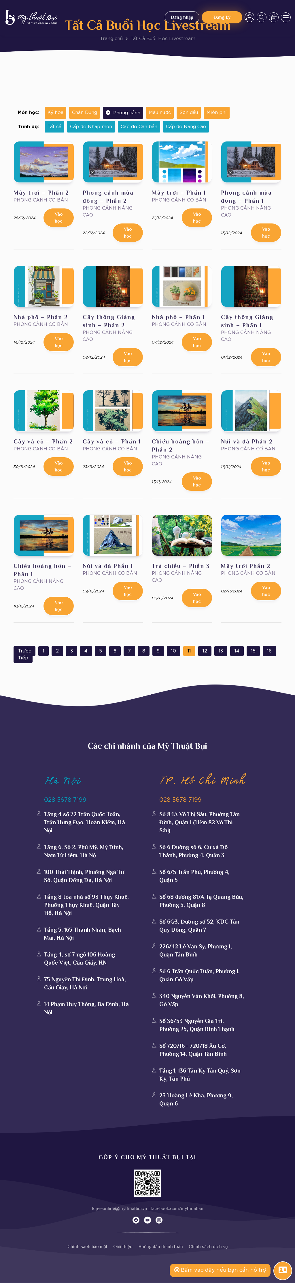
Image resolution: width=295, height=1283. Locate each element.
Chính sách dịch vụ (208, 1246)
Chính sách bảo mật (87, 1246)
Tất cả (54, 126)
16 (269, 651)
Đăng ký (221, 17)
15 (253, 651)
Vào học (59, 218)
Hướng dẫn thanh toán (160, 1246)
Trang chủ (111, 38)
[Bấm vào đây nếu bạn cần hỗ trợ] (283, 1270)
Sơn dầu (188, 112)
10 (173, 651)
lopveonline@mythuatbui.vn (119, 1208)
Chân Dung (84, 112)
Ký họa (55, 112)
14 (237, 651)
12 (205, 651)
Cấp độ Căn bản (139, 126)
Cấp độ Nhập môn (91, 126)
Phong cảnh (126, 113)
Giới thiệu (123, 1246)
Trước (24, 651)
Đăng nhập (182, 17)
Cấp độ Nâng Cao (186, 126)
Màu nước (160, 112)
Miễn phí (217, 112)
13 (221, 651)
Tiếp (23, 658)
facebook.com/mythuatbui (177, 1208)
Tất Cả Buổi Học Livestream (163, 38)
